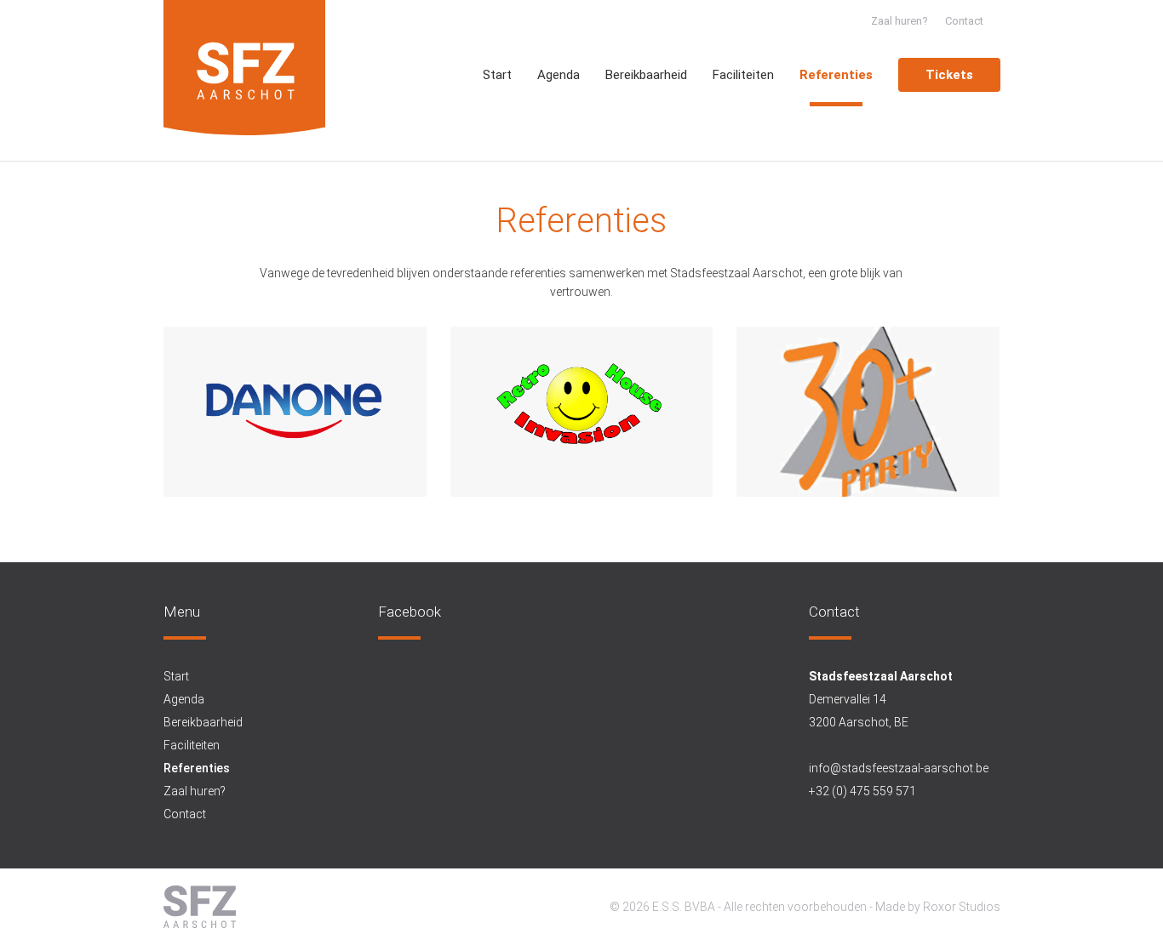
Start (497, 75)
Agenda (558, 75)
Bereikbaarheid (646, 75)
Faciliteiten (743, 75)
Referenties (836, 75)
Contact (964, 20)
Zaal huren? (899, 20)
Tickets (949, 75)
